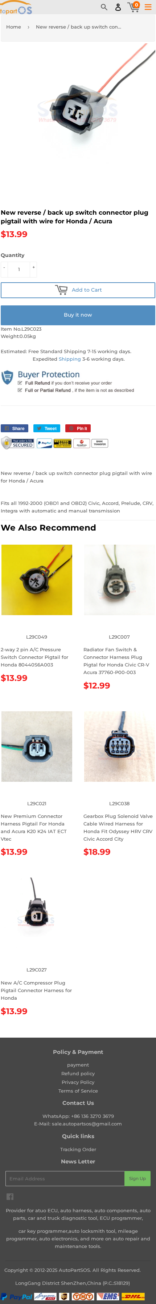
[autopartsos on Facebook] (10, 1198)
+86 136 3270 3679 (92, 1116)
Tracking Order (78, 1149)
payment (78, 1065)
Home (13, 27)
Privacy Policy (78, 1082)
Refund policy (78, 1073)
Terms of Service (78, 1091)
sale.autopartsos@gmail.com (87, 1124)
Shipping (70, 359)
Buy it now (78, 315)
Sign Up (137, 1178)
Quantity (12, 255)
